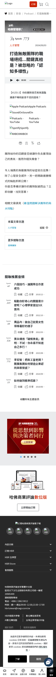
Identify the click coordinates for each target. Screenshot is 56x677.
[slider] (37, 80)
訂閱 (33, 4)
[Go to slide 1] (21, 457)
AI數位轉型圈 (11, 620)
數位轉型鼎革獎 (33, 615)
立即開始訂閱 (28, 507)
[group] (17, 80)
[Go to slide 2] (24, 457)
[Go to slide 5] (35, 457)
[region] (28, 436)
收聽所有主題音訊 (29, 399)
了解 (17, 659)
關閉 (38, 659)
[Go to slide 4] (32, 457)
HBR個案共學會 (12, 615)
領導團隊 (12, 245)
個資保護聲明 (29, 627)
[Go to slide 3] (28, 457)
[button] (11, 80)
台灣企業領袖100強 (35, 620)
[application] (28, 80)
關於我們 (9, 627)
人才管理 (12, 228)
